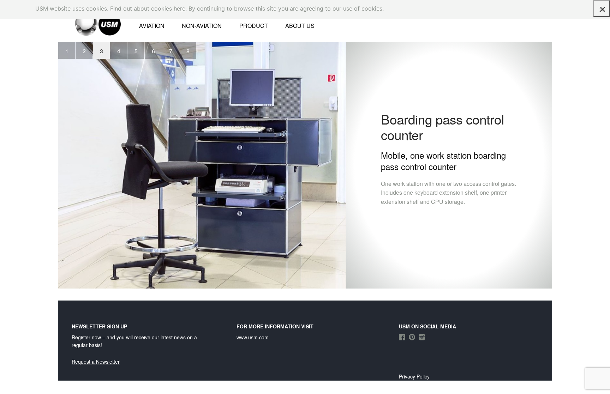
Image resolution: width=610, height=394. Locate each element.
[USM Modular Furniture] (89, 23)
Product (253, 26)
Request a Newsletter (96, 361)
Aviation (152, 26)
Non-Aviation (202, 26)
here (179, 8)
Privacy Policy (414, 376)
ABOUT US (300, 26)
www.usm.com (253, 337)
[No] (601, 9)
